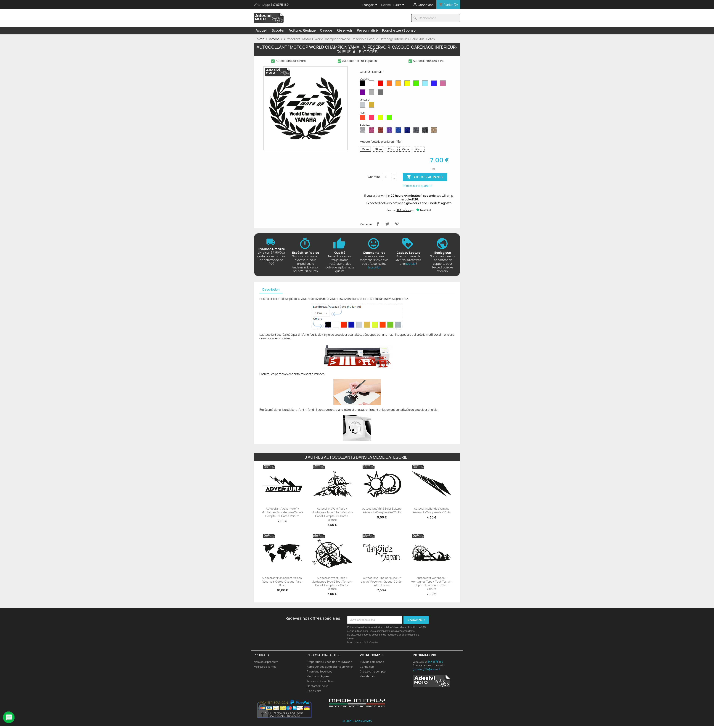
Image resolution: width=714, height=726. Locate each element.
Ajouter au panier (425, 177)
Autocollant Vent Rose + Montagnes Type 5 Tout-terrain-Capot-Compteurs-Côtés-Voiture (332, 514)
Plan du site (314, 691)
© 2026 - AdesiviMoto (357, 721)
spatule (410, 264)
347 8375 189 (280, 5)
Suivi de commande (372, 662)
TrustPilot (374, 267)
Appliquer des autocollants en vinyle (330, 666)
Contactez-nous (317, 686)
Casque (326, 30)
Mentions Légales (318, 676)
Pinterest (397, 224)
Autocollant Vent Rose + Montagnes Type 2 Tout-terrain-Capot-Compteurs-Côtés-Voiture (332, 583)
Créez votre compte (373, 671)
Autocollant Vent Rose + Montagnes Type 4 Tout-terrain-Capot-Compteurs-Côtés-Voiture (431, 583)
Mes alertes (367, 676)
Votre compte (372, 655)
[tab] (270, 289)
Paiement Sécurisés (319, 671)
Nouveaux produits (266, 662)
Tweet (387, 224)
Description (270, 289)
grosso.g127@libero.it (426, 669)
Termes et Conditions (321, 681)
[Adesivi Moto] (269, 18)
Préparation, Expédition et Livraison (329, 662)
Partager (378, 224)
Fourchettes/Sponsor (399, 30)
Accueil (261, 30)
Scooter (278, 30)
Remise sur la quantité (417, 186)
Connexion (367, 666)
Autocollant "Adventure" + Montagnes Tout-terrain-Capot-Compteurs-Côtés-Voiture (282, 512)
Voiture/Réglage (302, 30)
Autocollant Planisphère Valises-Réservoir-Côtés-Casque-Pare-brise (282, 581)
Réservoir (345, 30)
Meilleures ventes (265, 666)
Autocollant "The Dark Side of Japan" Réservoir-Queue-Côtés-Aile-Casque (382, 581)
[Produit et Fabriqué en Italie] (357, 703)
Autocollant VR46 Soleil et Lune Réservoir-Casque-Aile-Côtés (382, 510)
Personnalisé (367, 30)
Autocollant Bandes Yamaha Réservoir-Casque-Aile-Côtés (432, 510)
